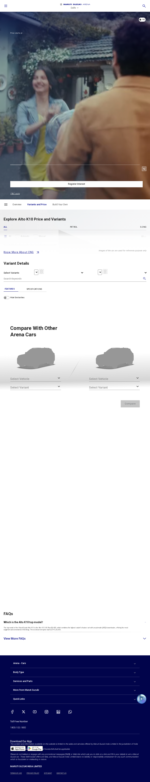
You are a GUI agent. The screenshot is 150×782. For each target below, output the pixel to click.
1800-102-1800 (18, 727)
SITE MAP (48, 773)
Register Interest (76, 184)
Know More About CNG (19, 252)
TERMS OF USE (16, 773)
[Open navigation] (6, 6)
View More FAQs (15, 638)
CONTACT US (61, 773)
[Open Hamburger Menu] (6, 204)
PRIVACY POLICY (33, 773)
